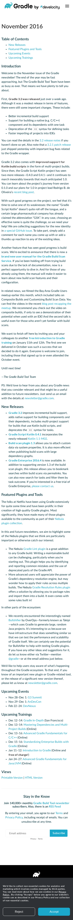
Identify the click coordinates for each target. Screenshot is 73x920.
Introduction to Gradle (37, 750)
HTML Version (34, 777)
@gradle (13, 658)
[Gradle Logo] (18, 6)
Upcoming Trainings (21, 57)
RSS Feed (55, 806)
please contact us (42, 486)
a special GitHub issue (18, 230)
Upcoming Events (19, 53)
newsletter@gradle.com (39, 398)
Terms (59, 813)
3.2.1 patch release (59, 144)
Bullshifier (15, 620)
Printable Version (12, 777)
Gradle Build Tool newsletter (51, 803)
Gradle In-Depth (34, 720)
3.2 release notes (50, 140)
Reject (19, 911)
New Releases (17, 45)
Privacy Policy (14, 817)
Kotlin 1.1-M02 (37, 438)
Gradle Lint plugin (34, 549)
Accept (54, 911)
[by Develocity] (47, 8)
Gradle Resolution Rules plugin (51, 587)
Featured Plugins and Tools (25, 49)
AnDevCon (34, 701)
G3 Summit (35, 697)
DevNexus (29, 706)
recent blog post (24, 192)
